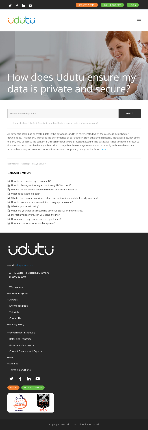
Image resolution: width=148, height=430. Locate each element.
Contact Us (15, 318)
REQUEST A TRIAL (87, 5)
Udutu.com (71, 424)
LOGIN (133, 5)
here (103, 149)
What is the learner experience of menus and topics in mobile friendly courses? (54, 198)
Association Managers (21, 345)
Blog (11, 357)
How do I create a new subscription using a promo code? (42, 202)
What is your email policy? (25, 206)
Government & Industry (22, 332)
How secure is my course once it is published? (36, 219)
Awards (13, 299)
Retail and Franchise (20, 338)
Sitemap (13, 363)
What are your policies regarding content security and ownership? (47, 210)
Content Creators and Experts (25, 351)
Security (41, 123)
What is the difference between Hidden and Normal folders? (44, 189)
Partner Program (18, 293)
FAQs (32, 123)
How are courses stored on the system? (33, 223)
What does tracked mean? (25, 193)
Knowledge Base (20, 123)
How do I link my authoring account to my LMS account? (41, 185)
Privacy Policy (16, 324)
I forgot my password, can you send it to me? (35, 214)
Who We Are (16, 287)
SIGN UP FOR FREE (112, 5)
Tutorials (14, 312)
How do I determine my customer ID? (31, 181)
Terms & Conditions (20, 369)
